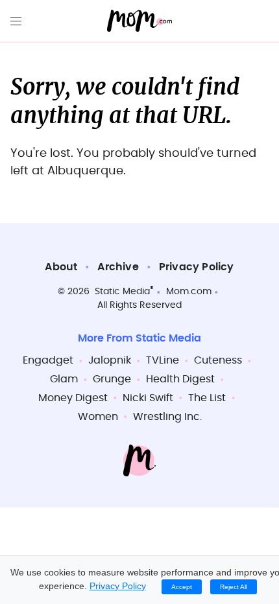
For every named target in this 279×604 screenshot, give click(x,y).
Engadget (48, 360)
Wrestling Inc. (167, 417)
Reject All (233, 586)
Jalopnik (109, 360)
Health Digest (180, 379)
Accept (181, 586)
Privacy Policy (196, 267)
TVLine (162, 360)
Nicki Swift (148, 398)
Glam (64, 379)
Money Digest (73, 398)
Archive (117, 267)
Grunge (112, 379)
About (61, 267)
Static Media (122, 291)
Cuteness (218, 360)
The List (207, 398)
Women (98, 417)
